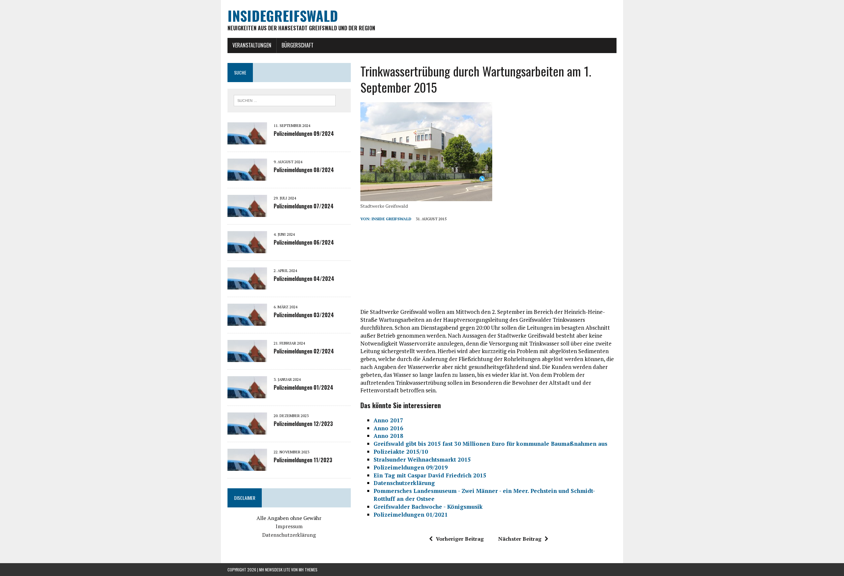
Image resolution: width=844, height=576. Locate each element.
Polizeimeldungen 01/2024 (303, 387)
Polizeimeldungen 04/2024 (304, 279)
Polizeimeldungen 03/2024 (304, 315)
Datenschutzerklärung (289, 534)
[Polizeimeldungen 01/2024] (247, 393)
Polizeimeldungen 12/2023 (303, 424)
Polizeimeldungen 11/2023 (303, 460)
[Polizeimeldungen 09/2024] (247, 139)
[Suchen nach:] (285, 100)
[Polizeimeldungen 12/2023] (247, 430)
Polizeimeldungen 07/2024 (304, 206)
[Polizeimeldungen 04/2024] (247, 284)
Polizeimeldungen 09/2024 (304, 133)
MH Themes (308, 569)
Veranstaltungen (251, 45)
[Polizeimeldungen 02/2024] (247, 357)
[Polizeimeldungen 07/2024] (247, 212)
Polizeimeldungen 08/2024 (304, 170)
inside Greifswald (391, 218)
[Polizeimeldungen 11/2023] (247, 466)
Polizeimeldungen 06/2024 (304, 242)
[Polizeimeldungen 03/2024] (247, 321)
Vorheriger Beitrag (460, 538)
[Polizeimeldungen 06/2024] (247, 248)
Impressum (289, 526)
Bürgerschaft (298, 45)
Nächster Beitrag (519, 538)
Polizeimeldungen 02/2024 (304, 351)
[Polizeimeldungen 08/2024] (247, 176)
